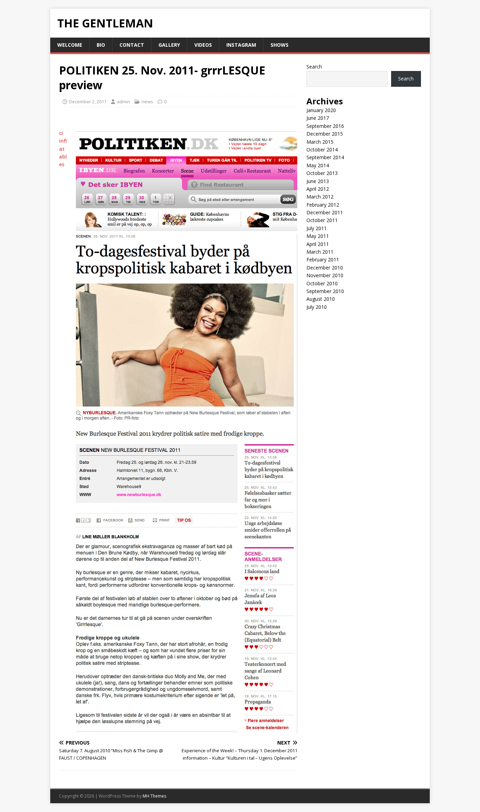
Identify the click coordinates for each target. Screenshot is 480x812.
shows (279, 44)
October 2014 (322, 149)
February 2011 (322, 259)
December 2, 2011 (87, 101)
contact (131, 44)
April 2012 (317, 189)
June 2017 (317, 118)
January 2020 (321, 110)
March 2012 (319, 196)
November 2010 (324, 275)
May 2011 (317, 236)
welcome (69, 44)
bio (101, 44)
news (147, 101)
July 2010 (316, 307)
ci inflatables (63, 149)
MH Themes (154, 796)
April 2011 (317, 244)
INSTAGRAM (241, 44)
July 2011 (316, 228)
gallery (169, 44)
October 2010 (322, 283)
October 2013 (322, 173)
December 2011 (324, 212)
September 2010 (325, 291)
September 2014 (325, 157)
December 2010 (324, 267)
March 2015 (319, 141)
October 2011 (322, 220)
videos (203, 44)
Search (314, 66)
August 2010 (320, 298)
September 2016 (325, 126)
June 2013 (317, 181)
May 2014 (317, 165)
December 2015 (324, 133)
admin (123, 101)
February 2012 (322, 204)
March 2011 (319, 251)
